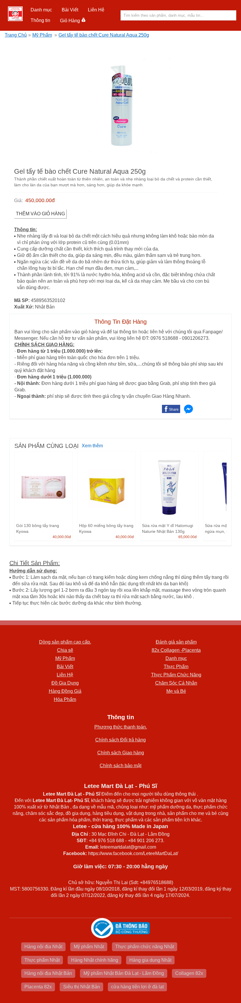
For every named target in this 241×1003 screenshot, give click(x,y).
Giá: (18, 200)
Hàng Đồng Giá (65, 691)
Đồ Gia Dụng (65, 682)
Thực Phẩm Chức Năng (176, 674)
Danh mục (176, 658)
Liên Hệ (96, 9)
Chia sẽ (65, 650)
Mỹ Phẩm (42, 35)
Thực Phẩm (176, 666)
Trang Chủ (16, 35)
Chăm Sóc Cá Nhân (176, 682)
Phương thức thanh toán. (120, 726)
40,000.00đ (62, 537)
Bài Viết (65, 666)
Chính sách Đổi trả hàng (120, 739)
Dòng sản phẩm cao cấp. (65, 641)
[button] (41, 10)
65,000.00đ (187, 537)
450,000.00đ (40, 200)
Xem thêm (92, 445)
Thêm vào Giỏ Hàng (40, 213)
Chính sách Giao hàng (120, 752)
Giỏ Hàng (70, 20)
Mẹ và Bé (176, 691)
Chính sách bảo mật (120, 765)
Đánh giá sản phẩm (176, 641)
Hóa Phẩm (65, 699)
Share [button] (174, 409)
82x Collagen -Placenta (176, 650)
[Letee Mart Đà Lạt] (15, 13)
